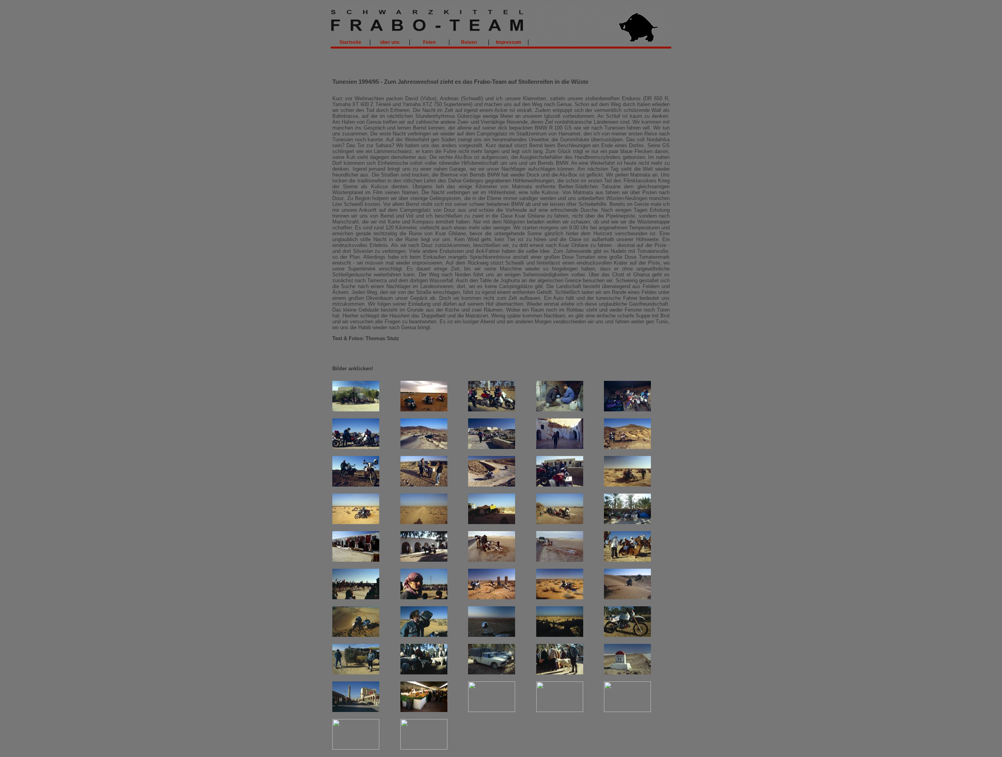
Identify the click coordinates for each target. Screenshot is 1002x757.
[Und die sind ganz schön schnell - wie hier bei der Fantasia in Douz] (355, 597)
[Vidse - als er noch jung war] (423, 597)
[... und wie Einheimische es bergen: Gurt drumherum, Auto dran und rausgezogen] (559, 560)
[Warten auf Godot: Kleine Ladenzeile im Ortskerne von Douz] (355, 560)
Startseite (350, 42)
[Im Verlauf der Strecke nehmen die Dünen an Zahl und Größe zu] (627, 597)
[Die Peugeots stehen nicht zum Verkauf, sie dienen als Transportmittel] (491, 673)
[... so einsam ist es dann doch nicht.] (423, 485)
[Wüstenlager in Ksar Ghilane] (355, 748)
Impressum (508, 42)
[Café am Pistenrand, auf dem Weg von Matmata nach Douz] (559, 485)
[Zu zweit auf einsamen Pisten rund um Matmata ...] (355, 485)
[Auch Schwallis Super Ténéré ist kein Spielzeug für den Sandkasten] (355, 522)
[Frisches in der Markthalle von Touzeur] (423, 710)
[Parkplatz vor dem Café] (559, 522)
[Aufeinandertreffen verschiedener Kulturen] (355, 673)
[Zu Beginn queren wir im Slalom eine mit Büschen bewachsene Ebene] (559, 597)
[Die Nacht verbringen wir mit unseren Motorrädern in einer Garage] (627, 410)
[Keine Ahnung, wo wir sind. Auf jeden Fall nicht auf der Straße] (559, 710)
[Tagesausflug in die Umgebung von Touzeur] (491, 710)
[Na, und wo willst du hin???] (559, 673)
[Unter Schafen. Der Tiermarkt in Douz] (423, 673)
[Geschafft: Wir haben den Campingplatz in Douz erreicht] (627, 522)
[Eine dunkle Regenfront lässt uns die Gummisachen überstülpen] (423, 410)
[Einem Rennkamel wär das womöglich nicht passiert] (627, 560)
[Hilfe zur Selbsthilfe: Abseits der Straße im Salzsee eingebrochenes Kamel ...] (491, 560)
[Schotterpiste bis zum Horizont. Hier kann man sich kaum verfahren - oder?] (423, 522)
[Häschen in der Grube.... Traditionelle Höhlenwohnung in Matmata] (559, 447)
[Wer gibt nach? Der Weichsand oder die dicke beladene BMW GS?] (627, 485)
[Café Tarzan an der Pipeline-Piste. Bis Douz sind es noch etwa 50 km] (491, 522)
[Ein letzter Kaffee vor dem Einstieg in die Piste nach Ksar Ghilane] (627, 710)
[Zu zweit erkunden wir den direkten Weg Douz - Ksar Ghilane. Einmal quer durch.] (491, 597)
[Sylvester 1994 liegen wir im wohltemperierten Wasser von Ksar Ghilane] (423, 748)
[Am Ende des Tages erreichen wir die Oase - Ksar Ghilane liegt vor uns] (491, 635)
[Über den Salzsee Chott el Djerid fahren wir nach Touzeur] (627, 673)
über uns (390, 42)
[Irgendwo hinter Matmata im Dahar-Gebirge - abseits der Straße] (627, 447)
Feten (429, 42)
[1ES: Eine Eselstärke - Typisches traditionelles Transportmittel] (423, 560)
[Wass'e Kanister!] (423, 635)
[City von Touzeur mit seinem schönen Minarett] (355, 710)
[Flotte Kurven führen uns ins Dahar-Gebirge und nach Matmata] (423, 447)
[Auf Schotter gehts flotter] (491, 485)
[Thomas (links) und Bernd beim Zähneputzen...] (355, 447)
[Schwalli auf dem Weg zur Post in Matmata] (491, 447)
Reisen (469, 42)
